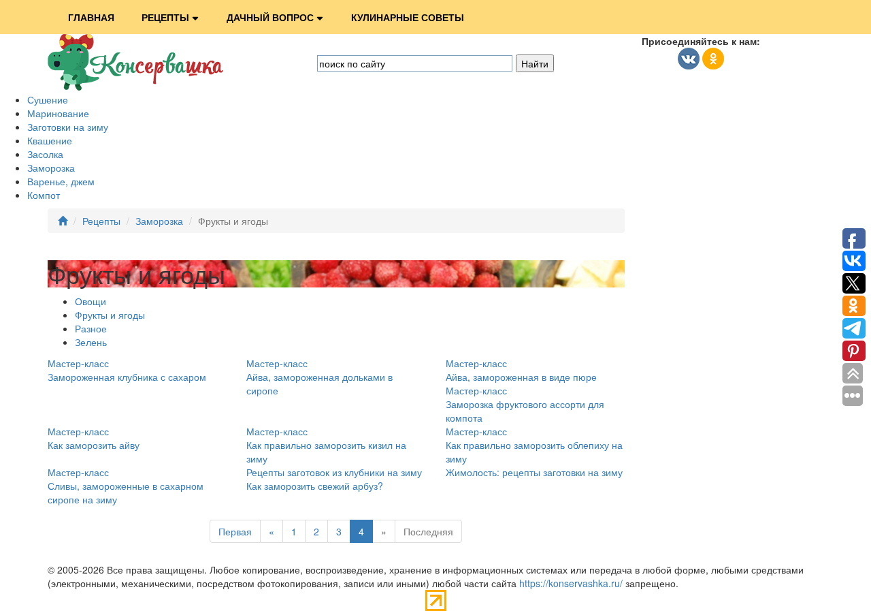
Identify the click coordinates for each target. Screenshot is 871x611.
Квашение (49, 140)
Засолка (45, 154)
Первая (235, 531)
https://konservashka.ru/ (571, 583)
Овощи (90, 301)
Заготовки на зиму (67, 127)
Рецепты (165, 17)
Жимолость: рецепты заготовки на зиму (534, 472)
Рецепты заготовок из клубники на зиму (334, 472)
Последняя (428, 531)
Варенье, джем (61, 181)
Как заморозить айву (93, 445)
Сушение (47, 99)
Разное (91, 328)
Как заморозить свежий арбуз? (314, 485)
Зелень (91, 342)
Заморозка (51, 167)
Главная (91, 17)
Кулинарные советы (407, 17)
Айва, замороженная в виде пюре (521, 376)
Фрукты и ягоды (110, 315)
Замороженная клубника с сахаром (127, 376)
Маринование (58, 113)
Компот (43, 195)
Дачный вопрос (270, 17)
